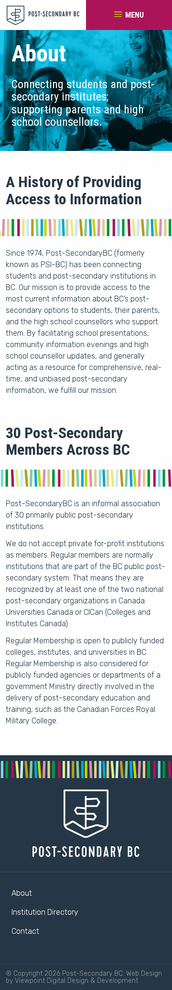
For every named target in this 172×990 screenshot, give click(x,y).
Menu (133, 15)
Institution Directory (44, 912)
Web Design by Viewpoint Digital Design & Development (84, 977)
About (21, 893)
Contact (25, 931)
